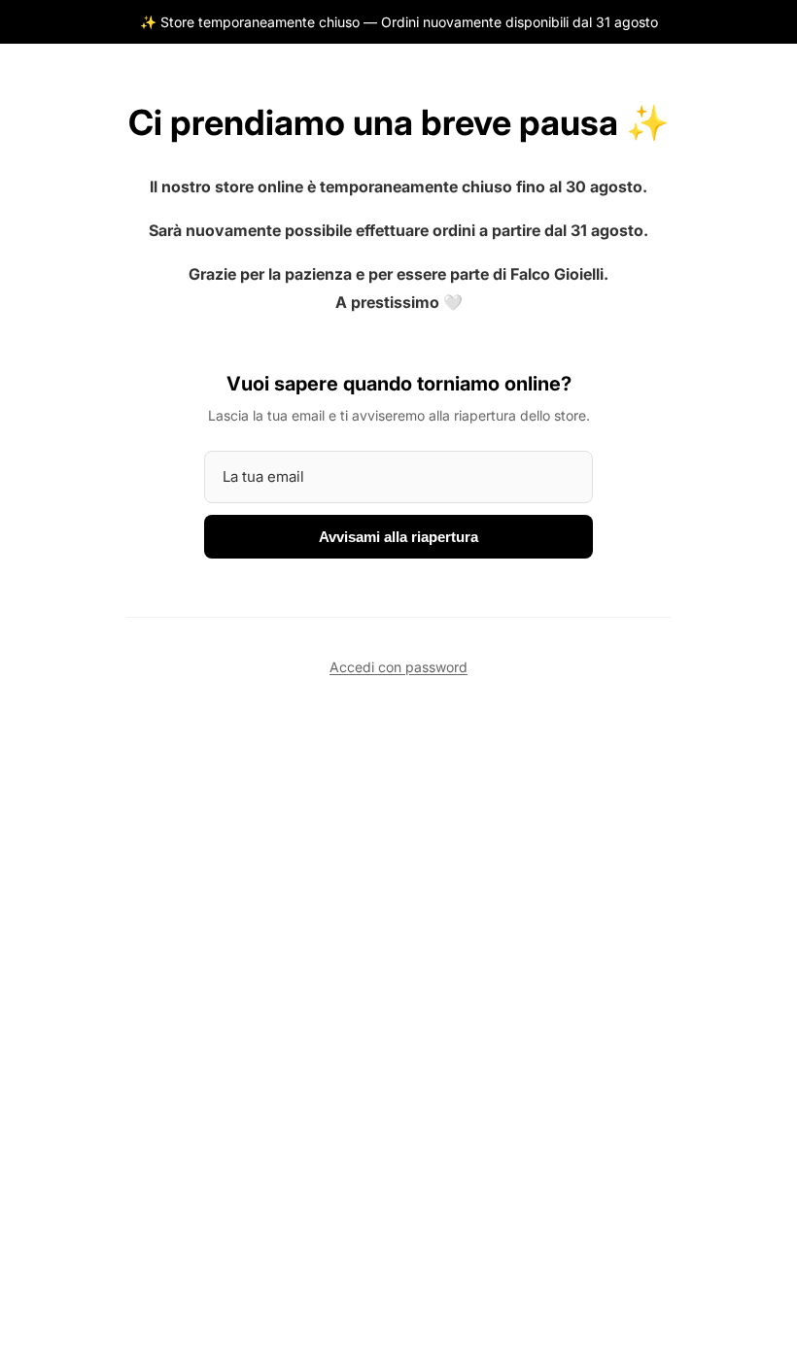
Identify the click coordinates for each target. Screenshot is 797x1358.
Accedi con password (398, 667)
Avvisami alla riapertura (398, 536)
